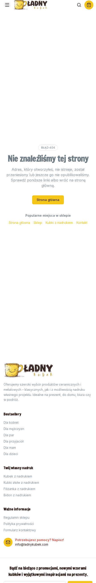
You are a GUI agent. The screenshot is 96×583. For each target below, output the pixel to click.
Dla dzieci (11, 454)
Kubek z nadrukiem (18, 476)
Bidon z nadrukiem (17, 495)
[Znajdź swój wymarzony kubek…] (79, 4)
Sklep (37, 223)
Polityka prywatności (19, 524)
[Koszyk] (88, 4)
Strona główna (48, 200)
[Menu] (7, 4)
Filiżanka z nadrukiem (19, 489)
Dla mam (10, 447)
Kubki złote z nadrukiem (21, 482)
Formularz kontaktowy (20, 530)
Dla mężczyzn (14, 429)
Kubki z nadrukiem (59, 223)
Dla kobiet (11, 422)
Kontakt (81, 223)
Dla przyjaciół (13, 441)
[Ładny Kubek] (30, 5)
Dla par (9, 435)
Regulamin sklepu (16, 517)
